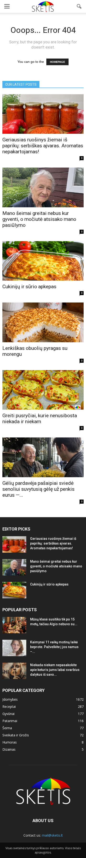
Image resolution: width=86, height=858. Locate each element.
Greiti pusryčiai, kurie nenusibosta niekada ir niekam (39, 418)
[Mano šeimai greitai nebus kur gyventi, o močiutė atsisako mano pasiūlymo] (43, 187)
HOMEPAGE (57, 61)
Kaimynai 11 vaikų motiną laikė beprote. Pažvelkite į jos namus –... (54, 647)
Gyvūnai (8, 713)
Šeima (7, 728)
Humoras (9, 742)
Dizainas (9, 749)
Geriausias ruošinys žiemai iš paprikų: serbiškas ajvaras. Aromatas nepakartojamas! (42, 145)
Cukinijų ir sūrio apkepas (29, 286)
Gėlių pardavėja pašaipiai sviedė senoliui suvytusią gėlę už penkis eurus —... (38, 489)
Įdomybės (10, 699)
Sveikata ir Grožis (15, 735)
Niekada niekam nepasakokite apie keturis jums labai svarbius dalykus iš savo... (55, 669)
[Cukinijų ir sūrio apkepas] (43, 261)
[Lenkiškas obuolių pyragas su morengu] (43, 322)
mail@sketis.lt (52, 835)
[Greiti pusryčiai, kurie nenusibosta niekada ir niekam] (43, 390)
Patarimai (9, 721)
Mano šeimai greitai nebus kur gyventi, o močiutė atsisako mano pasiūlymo (39, 219)
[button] (79, 6)
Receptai (9, 706)
